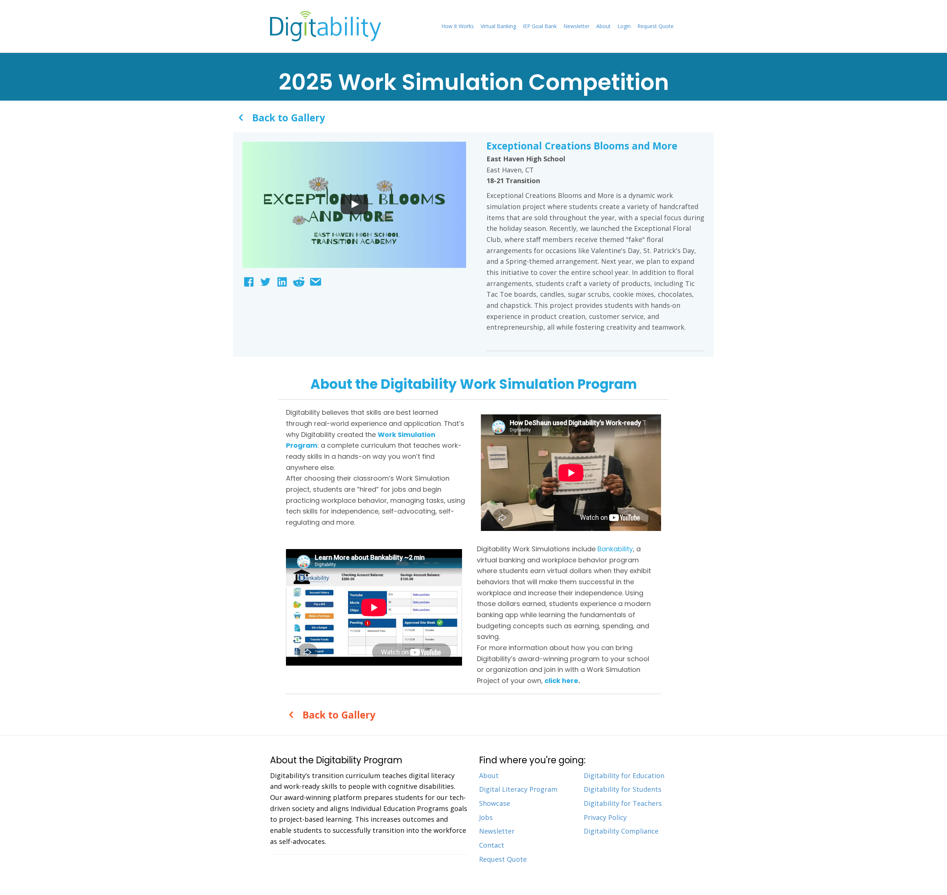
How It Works (457, 26)
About (603, 26)
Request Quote (655, 26)
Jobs (486, 817)
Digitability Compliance (621, 831)
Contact (491, 845)
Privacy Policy (605, 817)
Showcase (494, 803)
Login (624, 26)
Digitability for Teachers (623, 803)
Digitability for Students (622, 789)
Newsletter (576, 26)
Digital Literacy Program (518, 789)
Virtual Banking (498, 26)
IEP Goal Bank (540, 26)
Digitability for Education (624, 775)
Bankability (615, 549)
